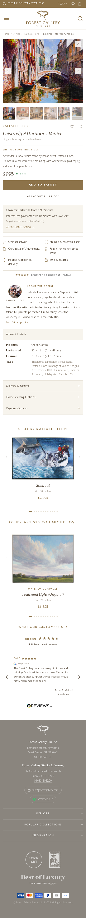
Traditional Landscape (44, 362)
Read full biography (17, 322)
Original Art (61, 370)
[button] (72, 127)
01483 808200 (43, 780)
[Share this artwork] (80, 127)
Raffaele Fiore (31, 34)
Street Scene (65, 362)
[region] (43, 677)
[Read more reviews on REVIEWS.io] (39, 706)
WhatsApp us (45, 799)
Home (6, 34)
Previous (8, 71)
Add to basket (43, 185)
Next (78, 71)
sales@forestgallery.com (45, 790)
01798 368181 (43, 757)
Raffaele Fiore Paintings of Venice (50, 366)
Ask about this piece (43, 196)
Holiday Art (51, 374)
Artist (17, 34)
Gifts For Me (66, 374)
